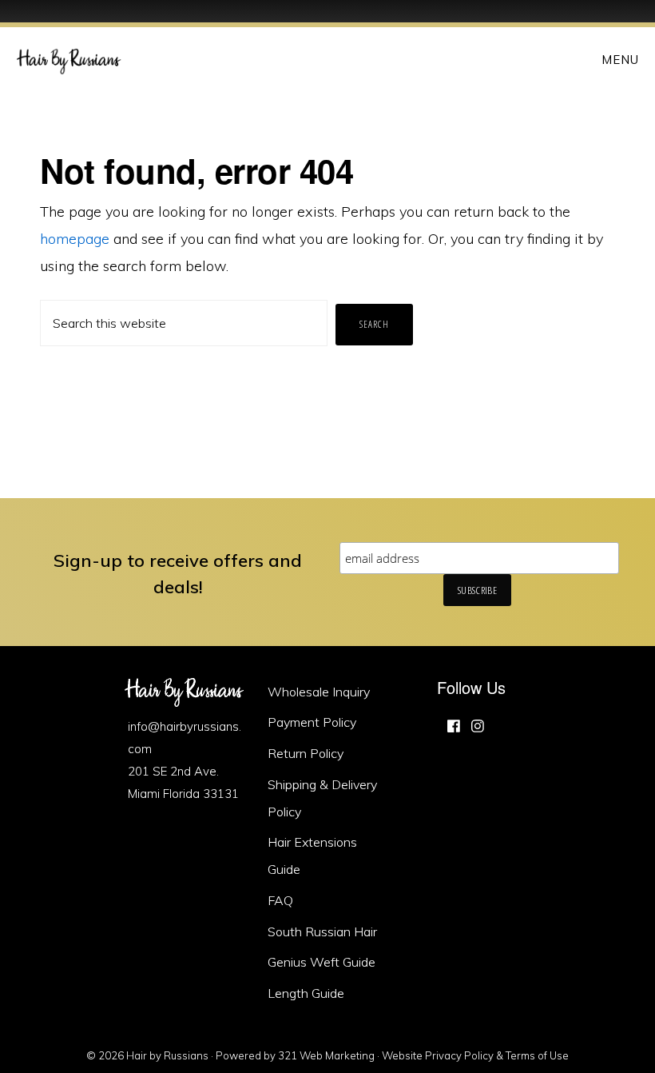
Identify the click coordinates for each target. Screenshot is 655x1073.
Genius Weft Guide (321, 962)
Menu (620, 59)
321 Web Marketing (326, 1055)
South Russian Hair (322, 931)
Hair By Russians (69, 59)
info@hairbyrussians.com (184, 737)
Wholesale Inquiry (319, 692)
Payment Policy (312, 722)
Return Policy (305, 753)
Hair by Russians (167, 1055)
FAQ (280, 900)
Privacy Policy (459, 1055)
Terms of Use (537, 1055)
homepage (74, 238)
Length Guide (306, 993)
